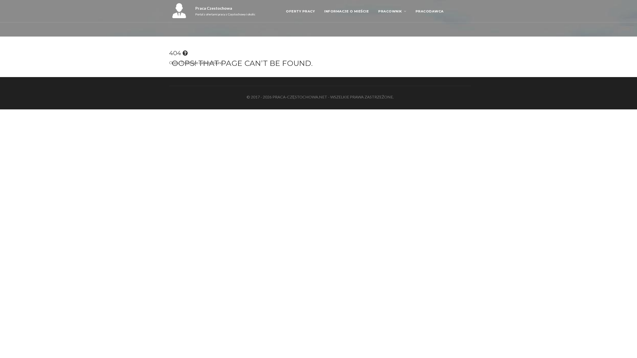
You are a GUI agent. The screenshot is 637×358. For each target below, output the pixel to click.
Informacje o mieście (346, 11)
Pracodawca (430, 11)
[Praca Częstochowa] (179, 16)
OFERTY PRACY (300, 11)
